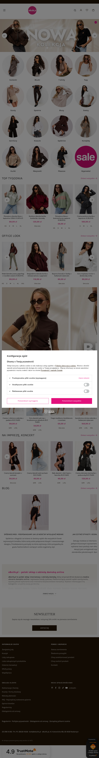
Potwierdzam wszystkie (71, 401)
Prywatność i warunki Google (51, 370)
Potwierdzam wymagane (28, 401)
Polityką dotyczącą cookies (65, 366)
